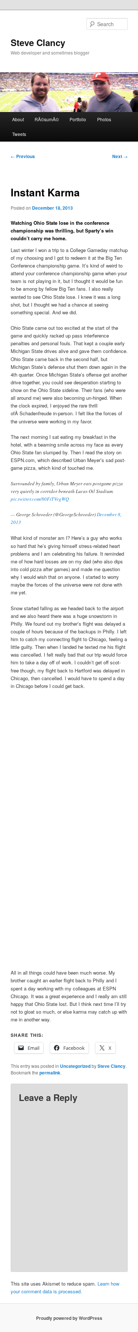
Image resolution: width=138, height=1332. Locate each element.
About (18, 119)
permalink (49, 1072)
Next (120, 156)
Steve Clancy (38, 42)
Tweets (19, 134)
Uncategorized (75, 1066)
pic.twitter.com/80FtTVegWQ (40, 499)
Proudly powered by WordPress (69, 1318)
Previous (23, 156)
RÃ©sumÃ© (47, 119)
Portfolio (78, 119)
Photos (104, 119)
